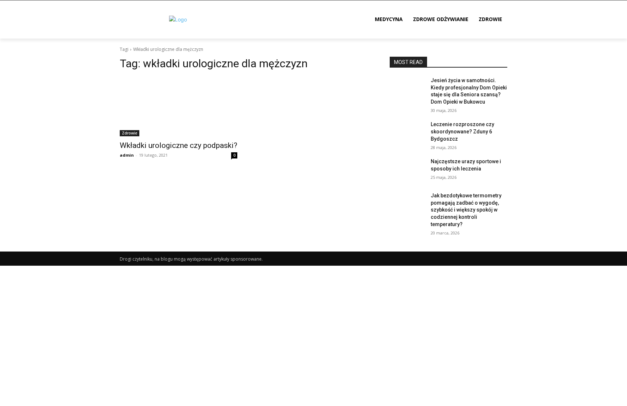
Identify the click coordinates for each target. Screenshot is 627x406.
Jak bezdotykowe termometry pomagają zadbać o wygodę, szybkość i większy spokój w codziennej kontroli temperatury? (466, 210)
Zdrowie (129, 133)
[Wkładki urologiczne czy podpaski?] (178, 106)
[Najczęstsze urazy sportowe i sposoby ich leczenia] (407, 170)
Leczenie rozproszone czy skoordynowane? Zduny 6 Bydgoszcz (462, 131)
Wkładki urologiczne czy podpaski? (178, 145)
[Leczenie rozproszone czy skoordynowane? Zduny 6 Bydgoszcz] (407, 133)
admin (127, 155)
